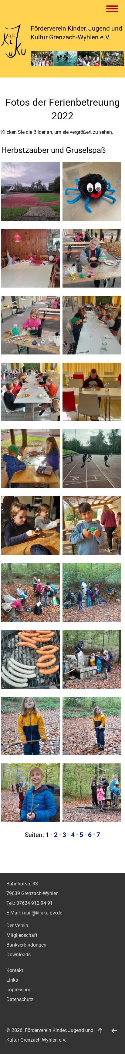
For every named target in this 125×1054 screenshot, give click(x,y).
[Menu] (113, 9)
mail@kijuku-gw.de (42, 913)
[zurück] (114, 1030)
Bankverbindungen (26, 945)
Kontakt (14, 970)
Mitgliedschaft (21, 935)
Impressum (18, 990)
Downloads (18, 954)
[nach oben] (100, 1030)
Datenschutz (19, 999)
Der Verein (17, 925)
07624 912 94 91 (34, 903)
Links (12, 980)
